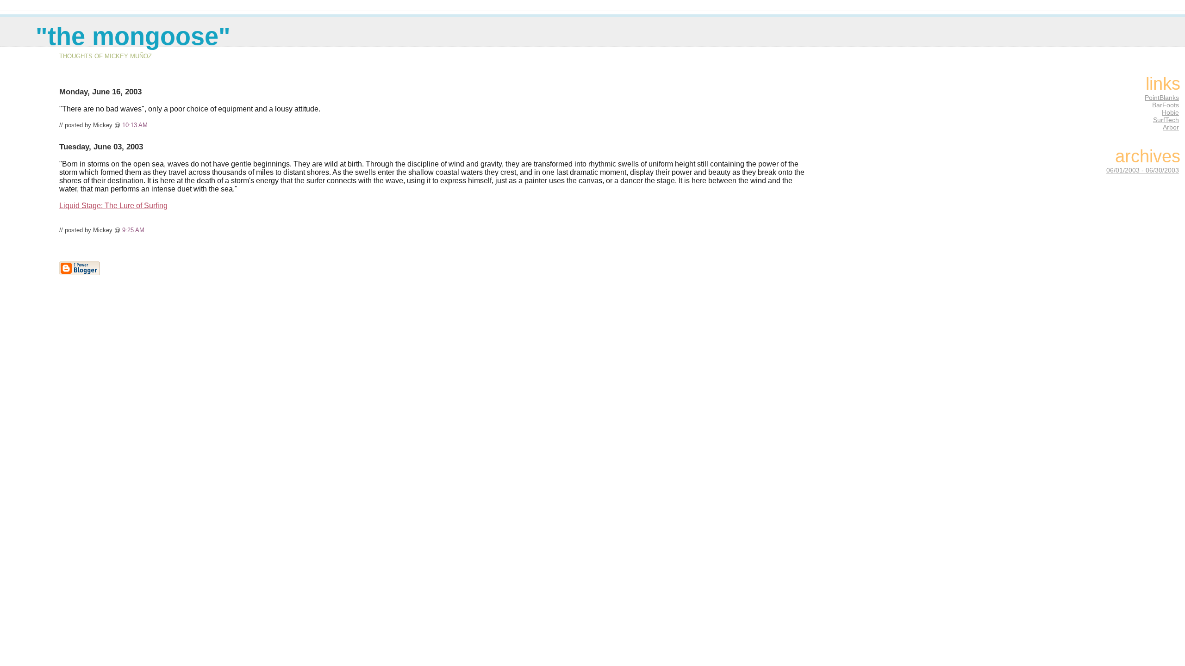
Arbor (1171, 127)
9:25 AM (133, 230)
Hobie (1170, 112)
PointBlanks (1162, 97)
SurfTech (1166, 119)
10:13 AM (135, 125)
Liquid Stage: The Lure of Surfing (113, 206)
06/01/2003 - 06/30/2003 (1142, 170)
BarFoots (1165, 105)
